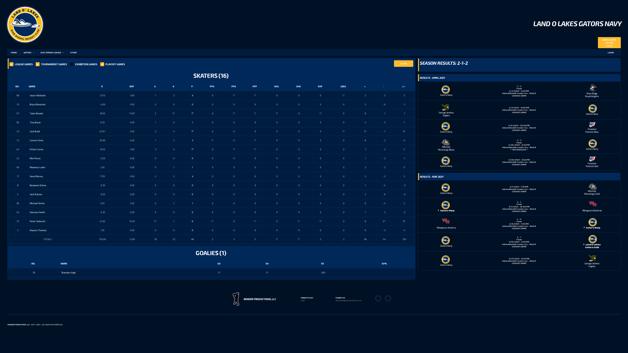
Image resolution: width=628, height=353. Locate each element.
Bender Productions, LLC (19, 325)
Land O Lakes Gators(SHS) (609, 43)
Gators (27, 52)
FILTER (403, 63)
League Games (24, 64)
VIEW (303, 301)
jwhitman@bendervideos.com (348, 301)
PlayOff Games (115, 64)
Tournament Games (54, 64)
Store (73, 52)
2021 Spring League (50, 52)
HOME (14, 52)
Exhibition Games (86, 64)
